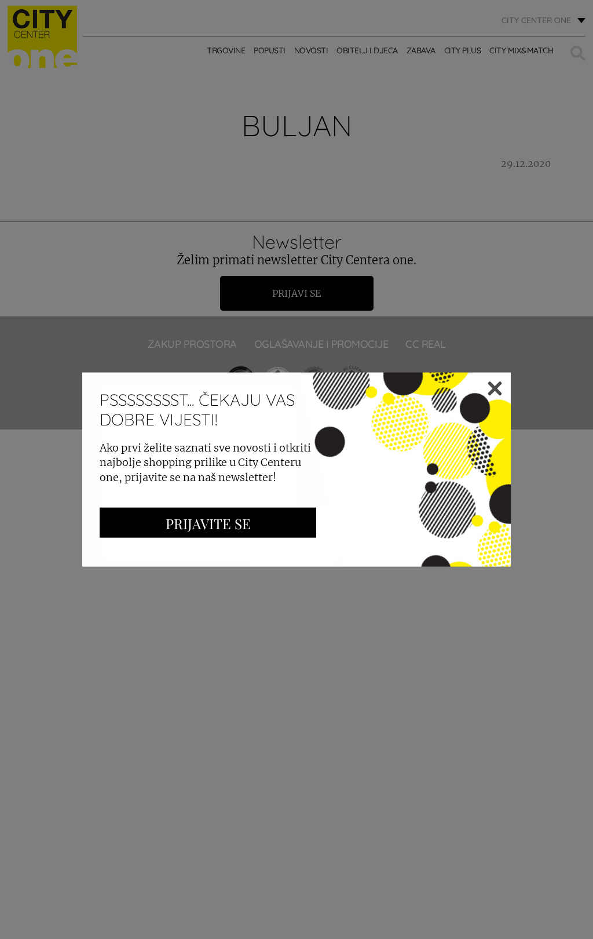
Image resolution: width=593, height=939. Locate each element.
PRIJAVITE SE (208, 523)
